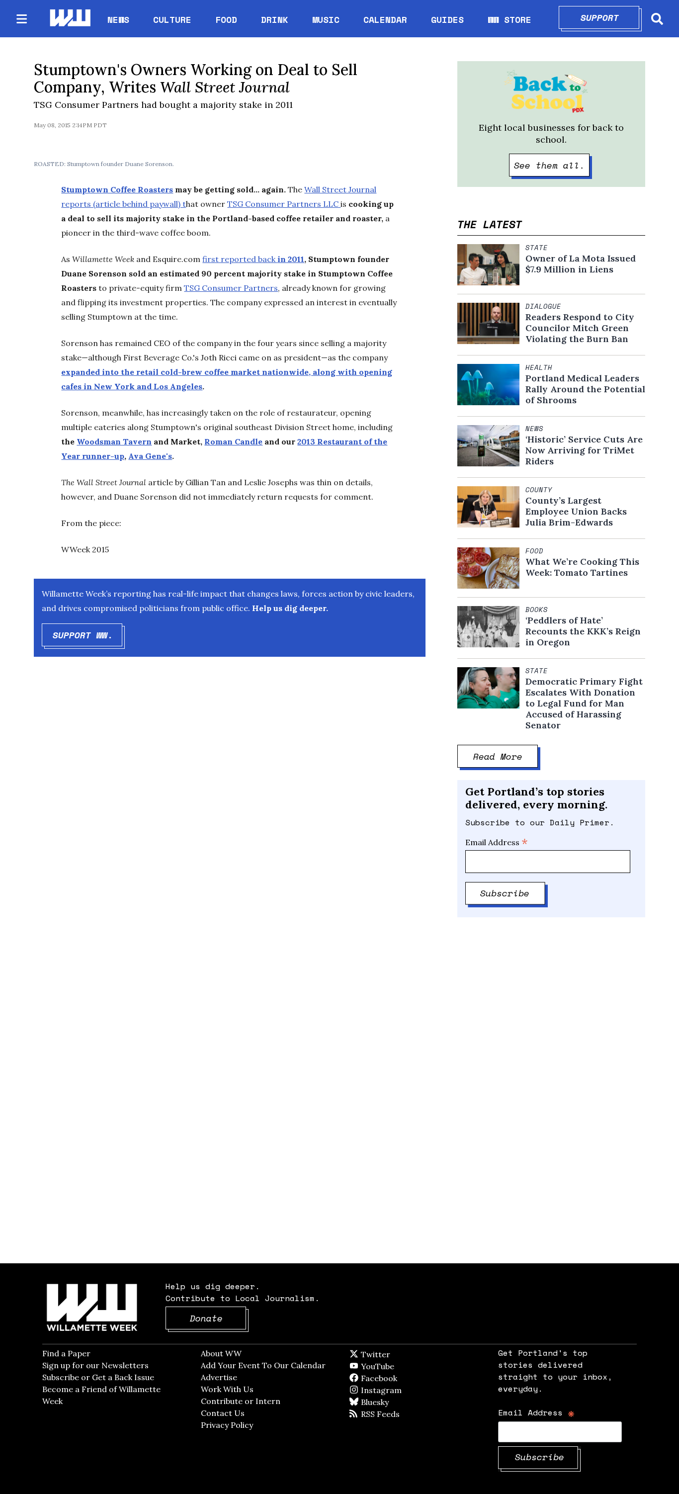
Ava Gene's (150, 456)
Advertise (219, 1377)
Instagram (401, 1390)
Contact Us (223, 1413)
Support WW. (88, 634)
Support (610, 17)
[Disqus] (229, 823)
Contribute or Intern (240, 1401)
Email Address (496, 842)
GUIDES (447, 19)
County (538, 489)
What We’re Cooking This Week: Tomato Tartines (582, 567)
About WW (221, 1353)
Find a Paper (66, 1353)
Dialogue (543, 306)
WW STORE (509, 19)
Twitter (399, 1354)
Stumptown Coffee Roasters (117, 189)
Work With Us (227, 1389)
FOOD (226, 19)
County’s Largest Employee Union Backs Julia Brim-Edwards (576, 511)
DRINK (274, 19)
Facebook (407, 1378)
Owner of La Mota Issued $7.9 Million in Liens (580, 264)
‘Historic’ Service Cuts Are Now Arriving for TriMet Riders (584, 450)
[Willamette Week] (69, 18)
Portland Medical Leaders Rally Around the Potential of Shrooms (585, 389)
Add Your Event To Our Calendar (263, 1365)
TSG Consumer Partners (231, 288)
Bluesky (389, 1402)
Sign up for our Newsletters (95, 1365)
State (536, 247)
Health (538, 367)
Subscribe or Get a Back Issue (98, 1377)
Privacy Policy (227, 1425)
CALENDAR (385, 19)
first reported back (253, 259)
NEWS (118, 19)
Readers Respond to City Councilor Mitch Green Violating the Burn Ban (579, 328)
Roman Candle (233, 441)
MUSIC (326, 19)
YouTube (394, 1366)
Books (536, 609)
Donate (218, 1318)
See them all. (552, 165)
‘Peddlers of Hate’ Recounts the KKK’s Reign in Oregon (583, 631)
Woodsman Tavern (114, 441)
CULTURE (172, 19)
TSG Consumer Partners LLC (283, 204)
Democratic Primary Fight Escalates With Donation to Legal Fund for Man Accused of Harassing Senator (584, 703)
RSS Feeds (396, 1414)
